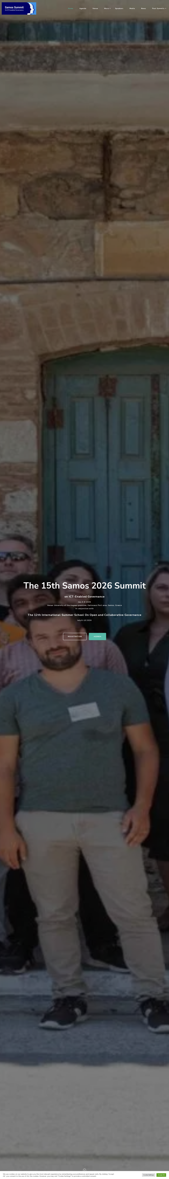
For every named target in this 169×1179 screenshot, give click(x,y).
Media (132, 8)
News (143, 8)
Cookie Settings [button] (148, 1175)
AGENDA (97, 636)
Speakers (119, 8)
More (106, 8)
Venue (95, 8)
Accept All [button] (161, 1175)
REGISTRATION (75, 636)
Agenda (82, 8)
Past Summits (158, 8)
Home (70, 8)
